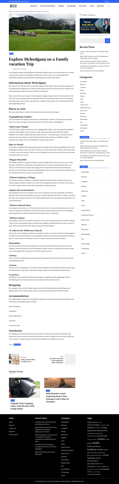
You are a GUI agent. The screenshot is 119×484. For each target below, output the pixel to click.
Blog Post (83, 6)
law (101, 455)
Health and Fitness (47, 6)
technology (105, 469)
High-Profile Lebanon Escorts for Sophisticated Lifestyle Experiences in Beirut (46, 429)
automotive (103, 425)
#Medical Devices (92, 422)
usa (92, 471)
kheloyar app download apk (93, 455)
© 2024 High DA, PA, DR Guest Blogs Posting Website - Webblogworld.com (59, 481)
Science (104, 466)
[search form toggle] (108, 6)
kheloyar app (90, 452)
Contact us (12, 428)
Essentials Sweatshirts (92, 439)
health (96, 442)
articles (100, 422)
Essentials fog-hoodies (91, 436)
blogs (107, 425)
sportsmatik (95, 469)
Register (100, 6)
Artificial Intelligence (93, 425)
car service (97, 428)
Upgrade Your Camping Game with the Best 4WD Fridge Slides (22, 406)
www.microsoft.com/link (93, 474)
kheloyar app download (99, 452)
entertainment (91, 433)
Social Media (83, 125)
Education (83, 93)
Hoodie (100, 449)
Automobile (71, 6)
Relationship (84, 119)
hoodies (106, 449)
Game (81, 102)
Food (81, 99)
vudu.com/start (97, 471)
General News (84, 105)
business (90, 427)
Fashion (61, 6)
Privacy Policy (13, 435)
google (89, 443)
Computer (83, 87)
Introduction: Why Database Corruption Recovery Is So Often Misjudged (45, 446)
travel (89, 472)
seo (108, 466)
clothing (104, 428)
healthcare (92, 449)
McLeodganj (17, 344)
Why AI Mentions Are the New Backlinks (92, 71)
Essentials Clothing (99, 433)
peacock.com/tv (92, 461)
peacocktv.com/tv (93, 463)
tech (99, 469)
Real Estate (83, 116)
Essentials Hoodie (102, 436)
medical (98, 458)
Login (92, 6)
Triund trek (12, 147)
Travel (11, 53)
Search (107, 40)
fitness (107, 439)
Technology (83, 128)
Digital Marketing (93, 430)
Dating (82, 90)
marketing (91, 458)
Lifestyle (33, 6)
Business (82, 84)
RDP (102, 464)
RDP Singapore (91, 466)
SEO (81, 122)
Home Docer (83, 110)
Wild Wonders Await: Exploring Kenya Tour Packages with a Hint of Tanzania (57, 397)
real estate (98, 466)
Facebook (107, 1)
